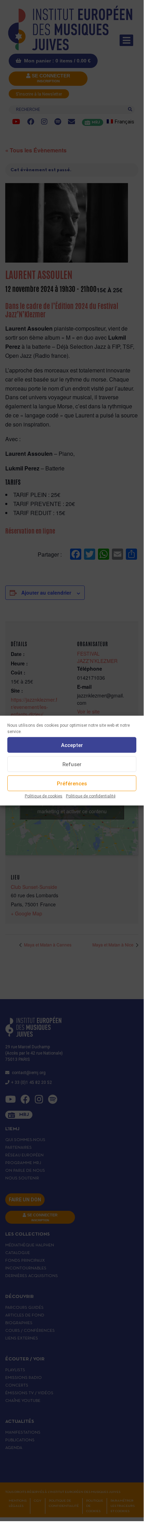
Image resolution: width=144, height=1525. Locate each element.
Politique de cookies (43, 796)
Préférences (72, 783)
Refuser (72, 764)
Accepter (72, 745)
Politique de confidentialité (90, 796)
